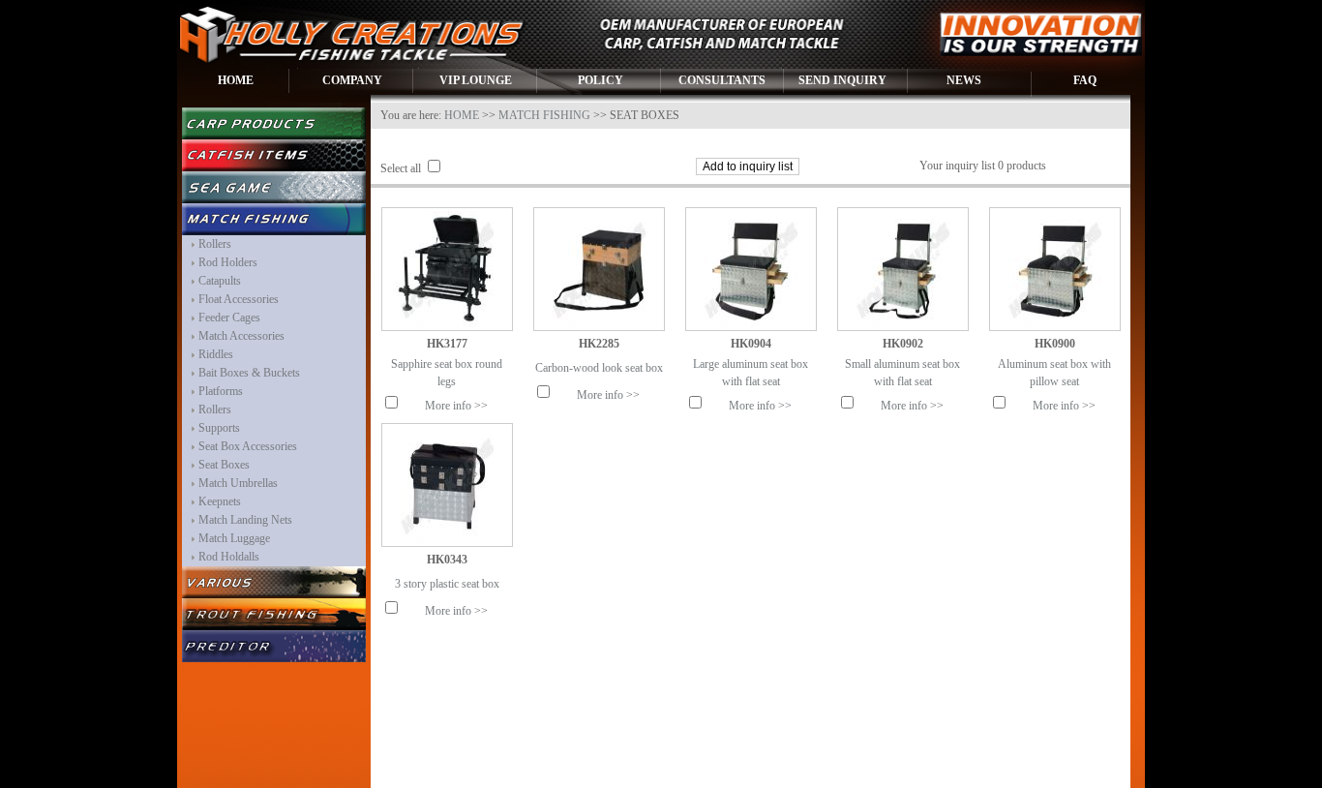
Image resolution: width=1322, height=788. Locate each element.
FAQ (1085, 80)
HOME (236, 80)
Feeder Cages (229, 317)
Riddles (215, 354)
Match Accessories (241, 336)
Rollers (214, 244)
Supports (219, 428)
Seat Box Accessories (247, 446)
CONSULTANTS (722, 80)
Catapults (219, 281)
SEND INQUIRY (842, 80)
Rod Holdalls (228, 556)
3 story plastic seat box (447, 584)
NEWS (963, 80)
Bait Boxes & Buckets (249, 372)
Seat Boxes (224, 464)
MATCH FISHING (544, 115)
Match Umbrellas (238, 483)
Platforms (220, 391)
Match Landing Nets (245, 520)
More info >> (456, 405)
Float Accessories (238, 299)
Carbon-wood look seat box (599, 368)
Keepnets (219, 501)
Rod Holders (227, 262)
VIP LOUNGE (475, 80)
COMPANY (352, 80)
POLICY (600, 80)
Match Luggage (234, 538)
